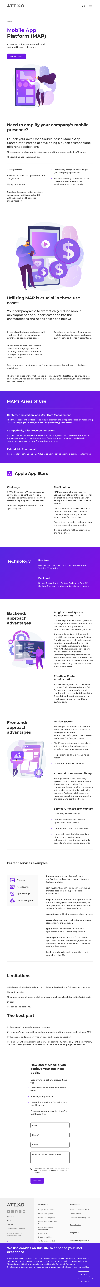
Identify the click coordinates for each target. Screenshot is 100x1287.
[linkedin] (8, 1211)
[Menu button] (90, 6)
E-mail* (35, 1145)
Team (9, 1221)
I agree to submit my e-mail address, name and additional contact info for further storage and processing (51, 1170)
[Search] (83, 6)
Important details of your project (46, 1154)
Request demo (16, 56)
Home (9, 21)
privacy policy (34, 1264)
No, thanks (85, 1281)
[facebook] (16, 1211)
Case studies (75, 1225)
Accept (84, 1274)
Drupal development (46, 1210)
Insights (73, 1233)
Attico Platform (75, 1214)
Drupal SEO (42, 1233)
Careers (10, 1225)
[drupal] (20, 1211)
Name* (35, 1125)
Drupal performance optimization (45, 1228)
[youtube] (24, 1211)
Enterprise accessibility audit (80, 1217)
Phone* (35, 1135)
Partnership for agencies (16, 1228)
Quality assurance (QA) (46, 1241)
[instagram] (12, 1211)
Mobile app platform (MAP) (79, 1210)
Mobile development (45, 1214)
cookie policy (50, 1264)
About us (10, 1217)
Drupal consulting (44, 1237)
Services (42, 1204)
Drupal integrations (78, 1240)
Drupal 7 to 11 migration (46, 1217)
